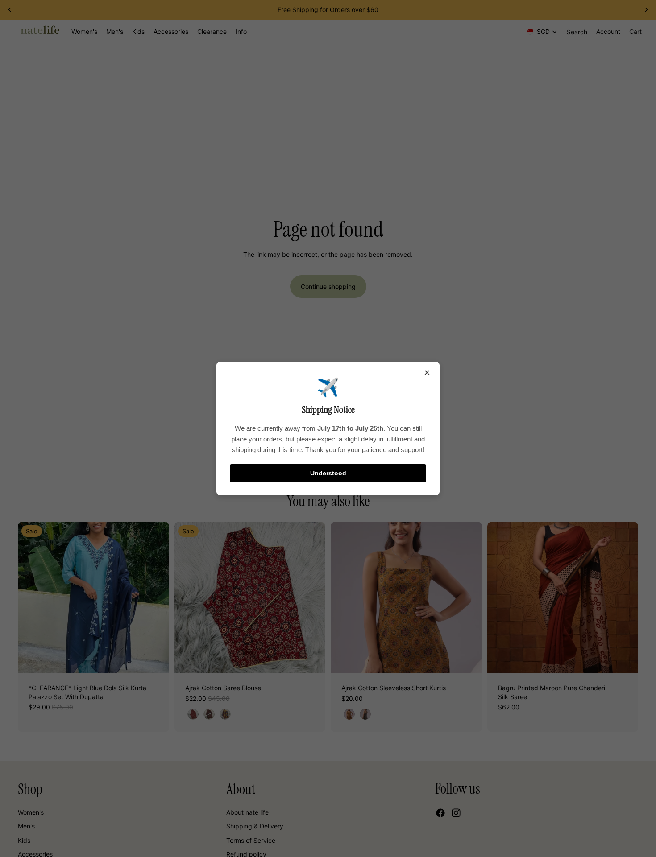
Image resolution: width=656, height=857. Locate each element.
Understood (328, 473)
